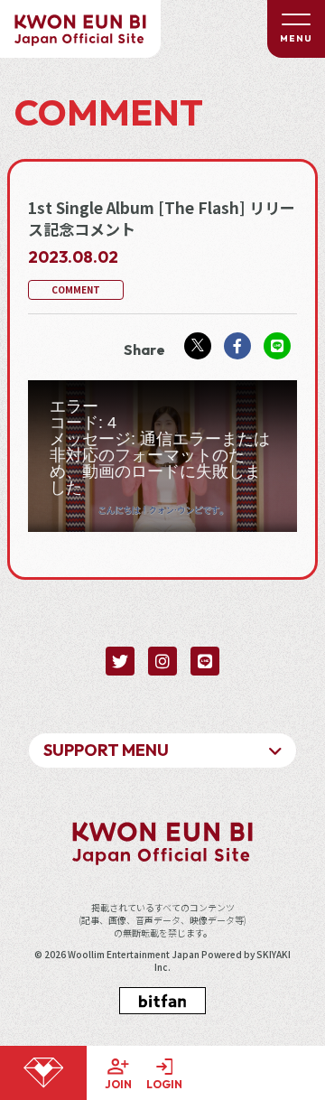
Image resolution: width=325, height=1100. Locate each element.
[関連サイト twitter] (120, 661)
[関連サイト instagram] (162, 661)
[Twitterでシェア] (197, 345)
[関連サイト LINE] (204, 661)
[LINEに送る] (277, 345)
